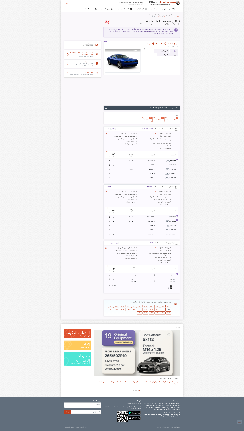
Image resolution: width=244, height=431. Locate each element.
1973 (157, 313)
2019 (139, 306)
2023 (163, 306)
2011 (157, 309)
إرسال (67, 412)
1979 (111, 309)
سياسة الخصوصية (69, 427)
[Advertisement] (142, 91)
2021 (151, 306)
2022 (157, 306)
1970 (139, 313)
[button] (122, 15)
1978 (168, 313)
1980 (116, 309)
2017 (128, 306)
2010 (151, 309)
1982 (128, 309)
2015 (116, 306)
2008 (139, 309)
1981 (122, 309)
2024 (168, 306)
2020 (145, 306)
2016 (122, 306)
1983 (134, 309)
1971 (145, 313)
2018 (134, 306)
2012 (163, 309)
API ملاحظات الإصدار (81, 427)
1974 (163, 313)
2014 (111, 306)
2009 (145, 309)
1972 (151, 313)
